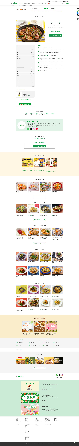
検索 (68, 3)
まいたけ (18, 56)
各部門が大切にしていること (38, 421)
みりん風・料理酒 (27, 424)
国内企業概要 (36, 419)
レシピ (55, 421)
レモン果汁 (26, 432)
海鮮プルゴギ (31, 5)
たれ (25, 427)
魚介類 (17, 349)
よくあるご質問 (46, 421)
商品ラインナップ (56, 420)
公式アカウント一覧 (59, 377)
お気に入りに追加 (56, 35)
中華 (25, 430)
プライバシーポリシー (34, 443)
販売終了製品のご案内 (47, 420)
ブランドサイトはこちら (26, 95)
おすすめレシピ (18, 419)
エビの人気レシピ (26, 5)
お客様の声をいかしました (48, 419)
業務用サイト (55, 418)
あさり (18, 52)
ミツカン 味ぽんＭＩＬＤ (20, 67)
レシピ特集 (17, 420)
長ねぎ (18, 73)
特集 (54, 419)
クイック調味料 (27, 431)
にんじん (18, 54)
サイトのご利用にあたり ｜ (27, 443)
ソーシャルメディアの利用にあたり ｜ (42, 443)
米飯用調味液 (27, 437)
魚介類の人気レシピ (21, 5)
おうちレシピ (21, 3)
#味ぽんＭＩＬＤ (42, 138)
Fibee (26, 439)
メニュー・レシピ (15, 5)
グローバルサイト (53, 443)
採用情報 (36, 424)
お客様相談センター (34, 3)
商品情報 (25, 3)
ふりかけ (26, 433)
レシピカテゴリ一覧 (18, 421)
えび (17, 50)
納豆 (25, 438)
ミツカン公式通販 (40, 3)
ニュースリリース (37, 425)
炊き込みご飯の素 (27, 436)
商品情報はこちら (25, 94)
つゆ (25, 426)
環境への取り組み (37, 420)
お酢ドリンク (27, 421)
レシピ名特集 (17, 424)
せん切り (46, 55)
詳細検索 (52, 8)
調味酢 (26, 420)
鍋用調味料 (26, 425)
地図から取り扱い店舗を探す (48, 424)
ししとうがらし (19, 58)
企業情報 (28, 3)
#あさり (38, 138)
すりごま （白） (19, 75)
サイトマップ (49, 443)
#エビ (35, 138)
